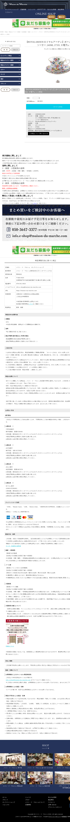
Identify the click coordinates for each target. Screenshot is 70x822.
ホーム (5, 797)
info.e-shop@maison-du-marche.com (18, 680)
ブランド (5, 799)
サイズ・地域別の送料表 (13, 546)
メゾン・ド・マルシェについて (35, 802)
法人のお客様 (51, 10)
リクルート (9, 12)
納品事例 (61, 10)
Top (65, 817)
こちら (31, 304)
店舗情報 (23, 10)
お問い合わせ (52, 804)
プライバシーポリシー (55, 807)
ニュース (28, 797)
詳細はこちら (10, 646)
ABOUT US (41, 10)
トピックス (31, 10)
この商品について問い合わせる (38, 133)
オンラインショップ (12, 10)
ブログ (27, 799)
